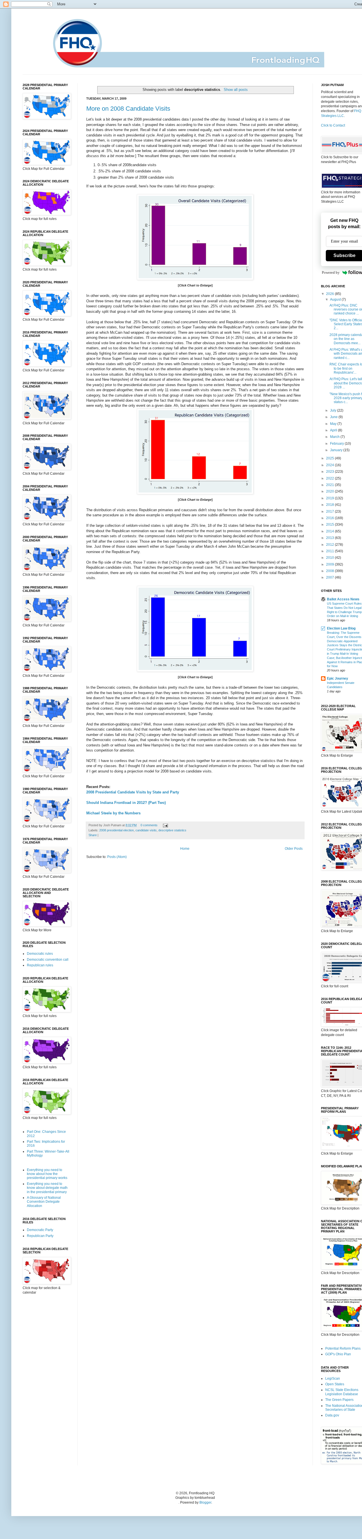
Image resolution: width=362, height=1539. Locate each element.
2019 (330, 498)
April (334, 430)
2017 (330, 511)
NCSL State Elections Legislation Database (341, 1392)
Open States (334, 1384)
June (334, 417)
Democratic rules (40, 954)
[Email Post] (164, 825)
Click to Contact (333, 125)
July (333, 410)
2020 (330, 491)
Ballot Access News (343, 599)
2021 (330, 485)
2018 (330, 505)
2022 (330, 478)
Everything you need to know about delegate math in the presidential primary (47, 1188)
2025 (330, 458)
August (336, 299)
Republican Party (40, 1236)
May (333, 424)
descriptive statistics (172, 830)
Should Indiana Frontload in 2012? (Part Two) (126, 802)
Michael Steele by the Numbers (113, 813)
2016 (330, 518)
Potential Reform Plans (343, 1348)
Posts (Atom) (117, 857)
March (335, 437)
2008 (330, 571)
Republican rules (40, 965)
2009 (330, 564)
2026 (330, 294)
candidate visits (146, 830)
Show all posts (236, 89)
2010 (330, 558)
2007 (330, 577)
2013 (330, 538)
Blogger (205, 1502)
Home (184, 849)
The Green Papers (339, 1400)
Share (93, 835)
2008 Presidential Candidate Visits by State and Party (132, 792)
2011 (330, 551)
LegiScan (332, 1378)
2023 (330, 472)
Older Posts (294, 849)
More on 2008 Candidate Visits (128, 108)
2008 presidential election (116, 830)
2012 (330, 545)
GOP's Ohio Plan (338, 1354)
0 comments (149, 825)
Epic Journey (337, 678)
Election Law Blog (341, 628)
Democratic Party (40, 1230)
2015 (330, 524)
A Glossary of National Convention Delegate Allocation (44, 1202)
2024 (330, 465)
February (337, 444)
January (336, 450)
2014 (330, 531)
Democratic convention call (47, 960)
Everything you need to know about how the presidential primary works (47, 1174)
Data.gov (332, 1415)
